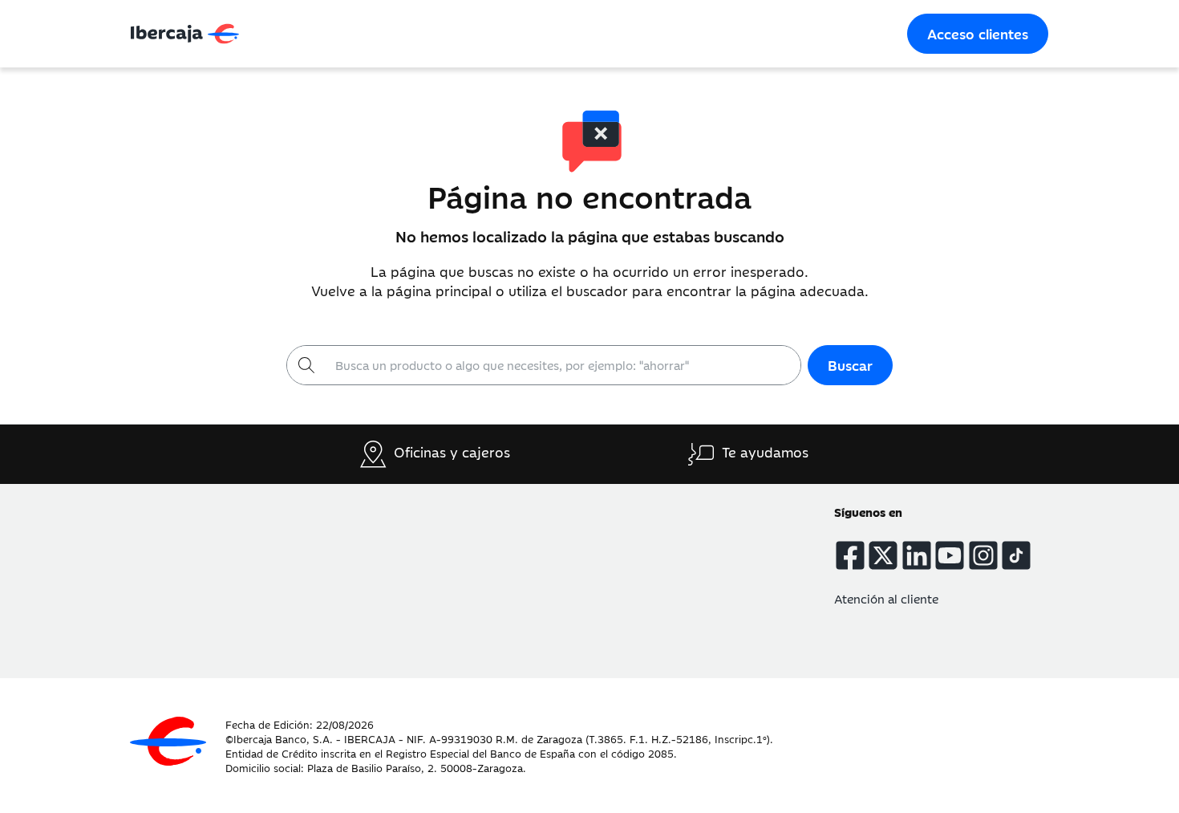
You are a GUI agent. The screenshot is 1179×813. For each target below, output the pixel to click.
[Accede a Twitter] (883, 555)
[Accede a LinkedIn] (917, 555)
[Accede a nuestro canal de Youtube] (950, 555)
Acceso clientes (977, 33)
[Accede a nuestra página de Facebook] (850, 555)
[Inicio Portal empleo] (168, 741)
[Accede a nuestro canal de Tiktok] (1016, 555)
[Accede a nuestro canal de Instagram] (983, 555)
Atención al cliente (886, 598)
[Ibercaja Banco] (360, 33)
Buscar (850, 365)
